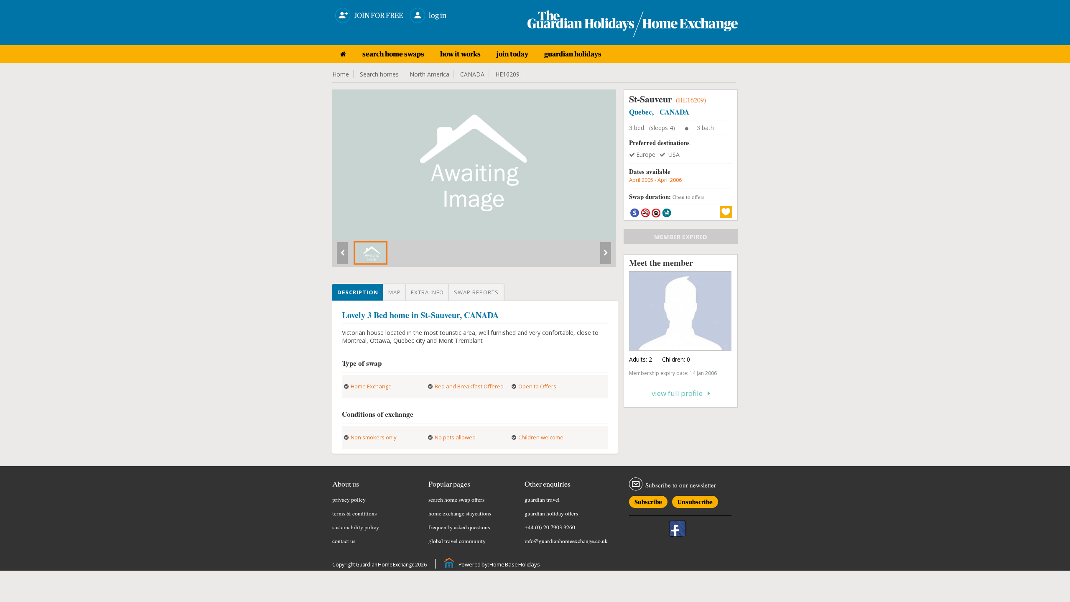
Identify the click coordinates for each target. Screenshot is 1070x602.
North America (429, 74)
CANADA (472, 74)
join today (512, 54)
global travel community (457, 541)
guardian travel (542, 499)
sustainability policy (355, 527)
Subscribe (648, 500)
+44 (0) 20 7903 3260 (550, 527)
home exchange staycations (459, 513)
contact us (343, 541)
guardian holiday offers (551, 513)
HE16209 (507, 74)
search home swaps (393, 54)
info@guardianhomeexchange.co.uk (566, 541)
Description (357, 292)
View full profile (680, 393)
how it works (460, 54)
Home (340, 74)
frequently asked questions (459, 527)
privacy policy (349, 499)
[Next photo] (605, 256)
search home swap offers (456, 499)
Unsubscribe (695, 500)
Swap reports (476, 292)
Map (394, 292)
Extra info (427, 292)
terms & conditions (354, 513)
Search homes (379, 74)
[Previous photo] (342, 256)
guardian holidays (572, 54)
